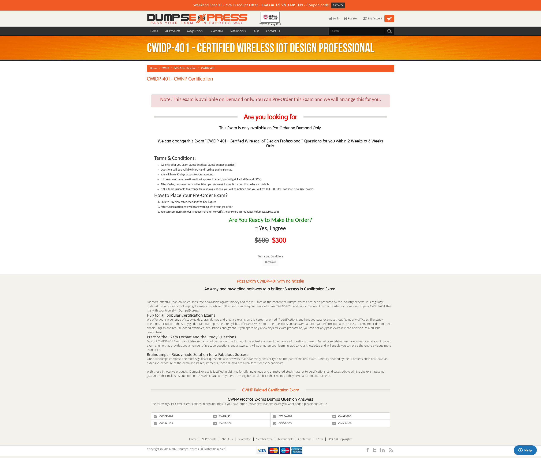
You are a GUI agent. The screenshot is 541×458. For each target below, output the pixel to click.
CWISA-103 (166, 423)
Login (336, 18)
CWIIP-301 (225, 416)
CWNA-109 (344, 423)
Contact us (273, 31)
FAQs (256, 31)
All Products (172, 31)
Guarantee (216, 31)
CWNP (165, 68)
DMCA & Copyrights (340, 439)
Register (353, 18)
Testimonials (238, 31)
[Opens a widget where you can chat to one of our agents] (525, 450)
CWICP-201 (166, 416)
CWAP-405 (344, 416)
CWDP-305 (285, 423)
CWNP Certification (185, 68)
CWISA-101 (285, 416)
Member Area (264, 439)
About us (227, 439)
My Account (375, 18)
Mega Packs (194, 31)
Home (154, 31)
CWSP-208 (225, 423)
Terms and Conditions (270, 256)
